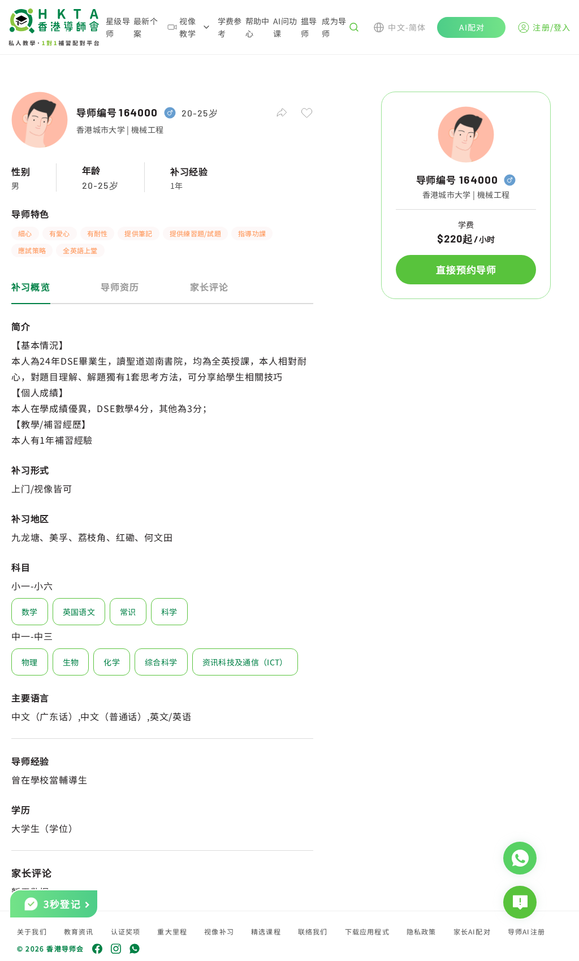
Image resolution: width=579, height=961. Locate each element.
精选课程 (266, 931)
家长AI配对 (472, 931)
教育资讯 (79, 931)
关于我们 (32, 931)
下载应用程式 (367, 931)
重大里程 (172, 931)
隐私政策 (422, 931)
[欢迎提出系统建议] (520, 902)
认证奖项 (126, 931)
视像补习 (219, 931)
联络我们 (313, 931)
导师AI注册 (526, 931)
